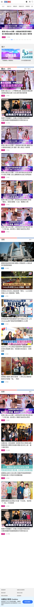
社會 (3, 353)
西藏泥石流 (21, 6)
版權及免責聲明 (21, 589)
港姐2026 (9, 6)
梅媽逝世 (15, 6)
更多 (30, 239)
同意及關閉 (27, 601)
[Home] (7, 2)
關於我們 (3, 592)
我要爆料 (19, 595)
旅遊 (3, 37)
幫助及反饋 (19, 592)
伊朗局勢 (28, 6)
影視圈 (3, 95)
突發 (3, 268)
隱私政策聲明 (4, 595)
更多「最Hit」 (27, 68)
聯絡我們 (3, 589)
